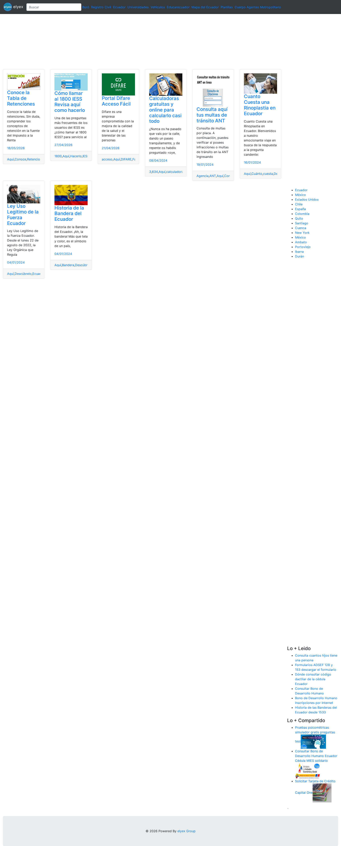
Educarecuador (178, 7)
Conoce (20, 159)
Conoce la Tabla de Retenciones (21, 98)
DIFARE (126, 159)
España (300, 209)
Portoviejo (303, 247)
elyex (17, 6)
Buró (85, 7)
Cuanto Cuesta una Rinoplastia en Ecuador (259, 105)
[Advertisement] (118, 41)
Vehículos (158, 7)
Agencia (203, 176)
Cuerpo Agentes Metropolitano (258, 7)
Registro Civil (101, 7)
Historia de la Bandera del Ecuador (69, 213)
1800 (58, 156)
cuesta (268, 174)
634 (155, 172)
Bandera (68, 265)
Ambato (301, 242)
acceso (107, 159)
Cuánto (256, 174)
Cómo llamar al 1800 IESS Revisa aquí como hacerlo (69, 101)
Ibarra (299, 252)
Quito (299, 218)
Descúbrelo (23, 274)
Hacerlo (76, 156)
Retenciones (36, 159)
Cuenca (300, 228)
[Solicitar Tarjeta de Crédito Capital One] (322, 793)
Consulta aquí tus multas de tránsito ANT (212, 115)
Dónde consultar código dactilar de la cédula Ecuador (313, 679)
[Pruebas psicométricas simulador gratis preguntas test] (313, 741)
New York (302, 233)
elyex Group (186, 831)
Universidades (138, 7)
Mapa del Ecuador (205, 7)
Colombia (302, 214)
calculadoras (175, 172)
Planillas (227, 7)
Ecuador (119, 7)
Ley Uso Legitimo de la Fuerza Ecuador (23, 214)
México (300, 195)
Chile (299, 204)
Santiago (301, 223)
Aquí (10, 159)
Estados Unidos (307, 199)
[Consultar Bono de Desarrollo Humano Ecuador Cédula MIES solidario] (307, 770)
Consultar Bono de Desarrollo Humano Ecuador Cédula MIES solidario (316, 756)
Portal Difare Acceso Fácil (116, 101)
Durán (299, 256)
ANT (212, 176)
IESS (85, 156)
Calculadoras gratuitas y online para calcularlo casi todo (165, 109)
